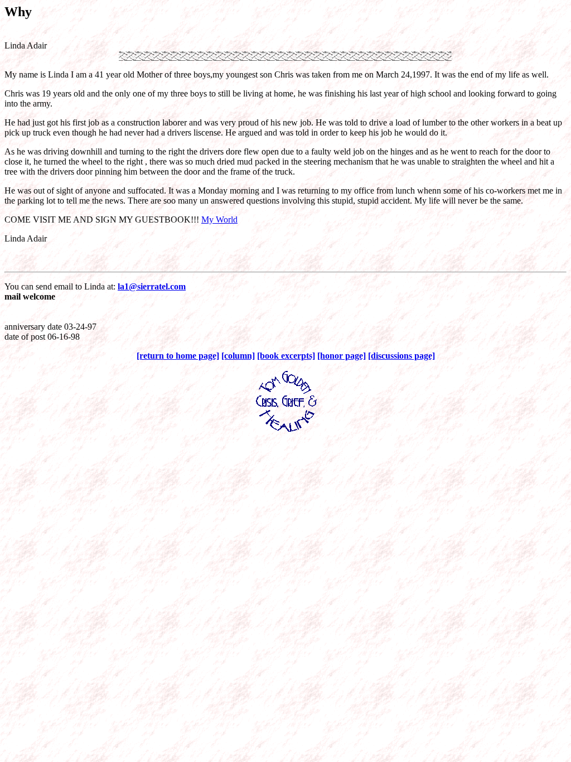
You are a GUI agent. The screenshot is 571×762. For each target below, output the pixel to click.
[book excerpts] (286, 355)
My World (219, 219)
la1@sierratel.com (152, 286)
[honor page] (341, 355)
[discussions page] (401, 355)
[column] (238, 355)
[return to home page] (178, 355)
